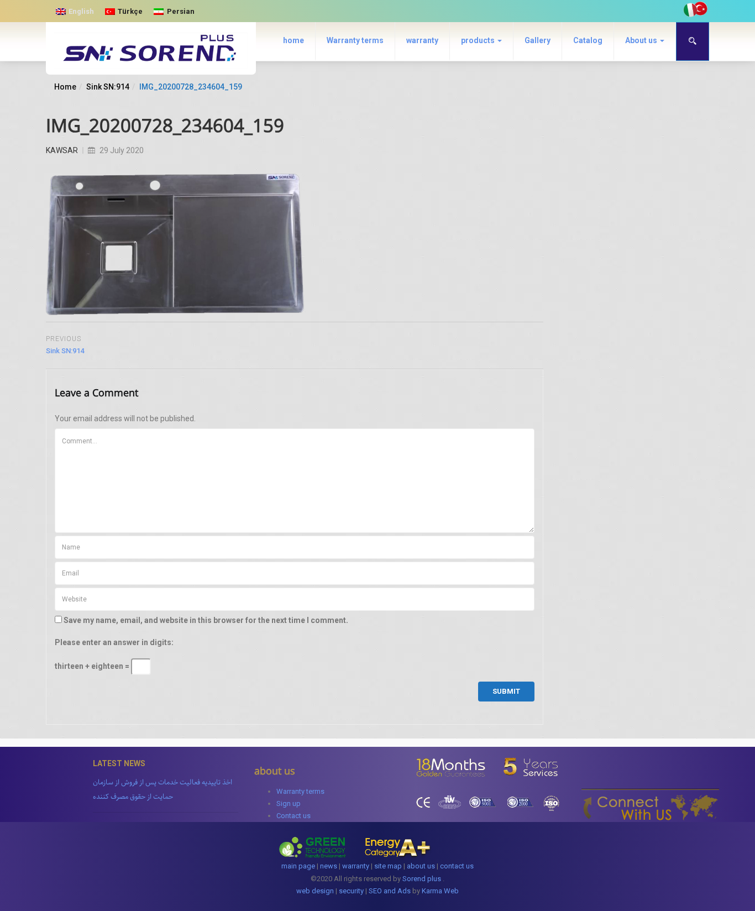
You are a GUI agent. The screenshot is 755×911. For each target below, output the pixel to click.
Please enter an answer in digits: (114, 642)
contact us (457, 866)
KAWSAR (62, 150)
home (293, 40)
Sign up (288, 803)
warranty (422, 40)
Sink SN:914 (107, 86)
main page (298, 866)
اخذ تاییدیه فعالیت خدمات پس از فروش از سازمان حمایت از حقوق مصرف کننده (162, 789)
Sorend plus (421, 879)
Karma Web (440, 891)
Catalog (587, 40)
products (478, 40)
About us (642, 40)
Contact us (293, 815)
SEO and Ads (390, 891)
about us (421, 866)
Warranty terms (355, 40)
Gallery (537, 40)
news (328, 866)
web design (315, 891)
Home (65, 86)
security (351, 891)
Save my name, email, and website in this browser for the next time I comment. (206, 620)
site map (388, 866)
